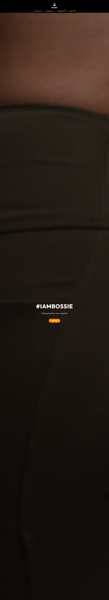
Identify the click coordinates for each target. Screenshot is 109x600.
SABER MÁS (54, 320)
